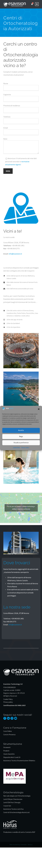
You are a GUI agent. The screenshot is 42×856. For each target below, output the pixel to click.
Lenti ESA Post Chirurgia (11, 802)
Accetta (21, 430)
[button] (39, 409)
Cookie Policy (16, 447)
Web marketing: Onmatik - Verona (21, 844)
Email (5, 128)
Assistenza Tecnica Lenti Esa (13, 809)
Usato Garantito (9, 754)
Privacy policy (25, 447)
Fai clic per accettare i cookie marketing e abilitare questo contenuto (21, 507)
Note (5, 139)
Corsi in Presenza (9, 734)
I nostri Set (7, 806)
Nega (21, 436)
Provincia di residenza (11, 105)
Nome (5, 83)
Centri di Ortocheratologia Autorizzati (16, 812)
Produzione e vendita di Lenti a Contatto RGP (19, 832)
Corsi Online (7, 731)
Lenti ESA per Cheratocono (12, 799)
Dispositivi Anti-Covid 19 (11, 757)
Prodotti (6, 751)
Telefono (6, 117)
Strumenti (6, 747)
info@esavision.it (15, 254)
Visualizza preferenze (21, 443)
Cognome (7, 94)
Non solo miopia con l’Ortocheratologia (16, 796)
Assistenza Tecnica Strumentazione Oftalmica (19, 760)
